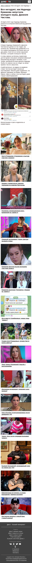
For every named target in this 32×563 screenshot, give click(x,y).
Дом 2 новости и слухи (15, 533)
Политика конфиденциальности (16, 558)
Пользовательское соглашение (16, 560)
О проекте (15, 549)
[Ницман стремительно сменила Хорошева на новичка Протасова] (16, 171)
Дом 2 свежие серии (15, 531)
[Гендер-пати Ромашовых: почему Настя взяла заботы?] (16, 331)
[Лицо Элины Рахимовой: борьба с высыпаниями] (16, 354)
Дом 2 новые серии (15, 535)
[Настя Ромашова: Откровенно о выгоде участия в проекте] (16, 143)
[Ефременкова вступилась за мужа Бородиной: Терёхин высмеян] (16, 481)
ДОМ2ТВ (6, 2)
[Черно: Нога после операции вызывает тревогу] (16, 426)
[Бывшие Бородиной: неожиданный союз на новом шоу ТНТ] (16, 452)
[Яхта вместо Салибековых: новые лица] (16, 306)
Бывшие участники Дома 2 (15, 538)
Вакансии (16, 551)
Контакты (16, 552)
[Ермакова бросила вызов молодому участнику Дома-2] (16, 254)
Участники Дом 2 (15, 537)
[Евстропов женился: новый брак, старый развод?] (16, 506)
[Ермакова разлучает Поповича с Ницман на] (16, 279)
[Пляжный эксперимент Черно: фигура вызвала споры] (16, 227)
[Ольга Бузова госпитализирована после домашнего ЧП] (16, 402)
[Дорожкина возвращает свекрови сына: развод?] (16, 379)
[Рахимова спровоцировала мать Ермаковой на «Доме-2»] (16, 198)
